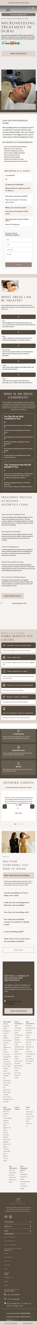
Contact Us (9, 1277)
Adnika (15, 1320)
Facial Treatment (10, 1244)
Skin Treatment (10, 1241)
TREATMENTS (8, 1257)
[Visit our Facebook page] (6, 1216)
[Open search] (28, 8)
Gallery (7, 1265)
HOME (6, 1253)
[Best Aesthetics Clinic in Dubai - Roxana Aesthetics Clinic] (8, 10)
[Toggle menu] (32, 8)
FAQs (6, 1285)
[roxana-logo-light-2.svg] (18, 1201)
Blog (6, 1268)
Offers (6, 1272)
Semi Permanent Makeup (13, 1248)
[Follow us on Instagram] (10, 1216)
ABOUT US (7, 1261)
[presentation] (5, 806)
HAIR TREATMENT (10, 1237)
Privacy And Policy (12, 1289)
